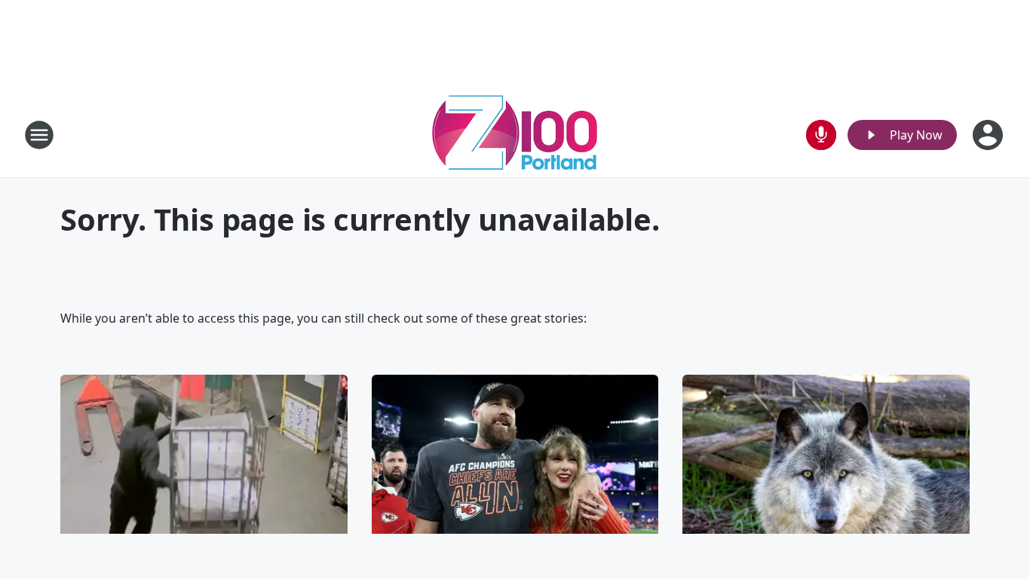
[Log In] (989, 135)
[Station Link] (515, 134)
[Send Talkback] (821, 135)
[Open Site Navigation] (39, 135)
